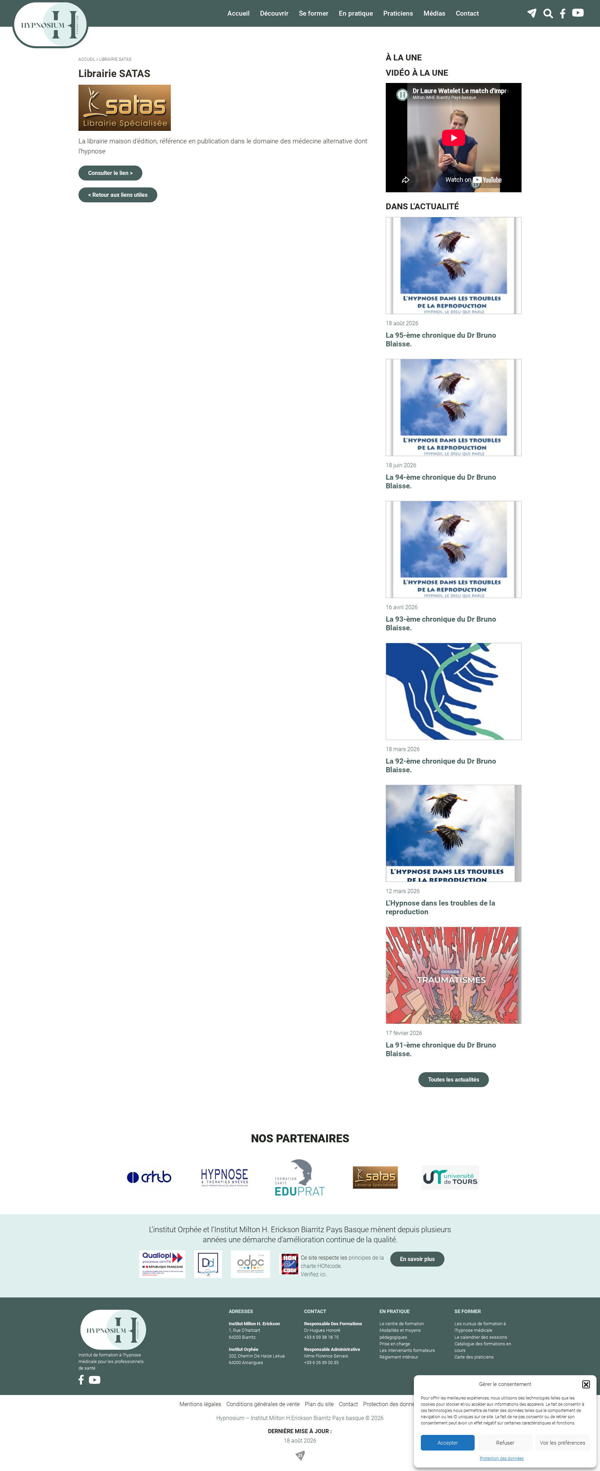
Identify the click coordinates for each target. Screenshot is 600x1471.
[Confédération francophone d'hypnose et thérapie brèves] (149, 1178)
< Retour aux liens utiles (118, 195)
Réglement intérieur (399, 1357)
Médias (434, 13)
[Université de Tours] (450, 1178)
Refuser (505, 1443)
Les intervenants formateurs (407, 1350)
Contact (467, 13)
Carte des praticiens (474, 1357)
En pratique (356, 13)
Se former (313, 13)
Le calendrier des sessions (481, 1337)
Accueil (238, 13)
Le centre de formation (402, 1323)
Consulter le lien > (110, 173)
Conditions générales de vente (263, 1404)
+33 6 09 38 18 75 (321, 1337)
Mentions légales (200, 1404)
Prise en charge (395, 1343)
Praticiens (398, 13)
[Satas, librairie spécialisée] (375, 1178)
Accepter (448, 1443)
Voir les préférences (562, 1443)
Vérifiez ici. (314, 1274)
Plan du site (319, 1404)
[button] (586, 1384)
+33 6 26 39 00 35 (321, 1362)
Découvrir (274, 13)
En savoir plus (417, 1259)
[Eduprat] (300, 1178)
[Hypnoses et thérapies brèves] (224, 1178)
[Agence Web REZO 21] (300, 1455)
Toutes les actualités (453, 1079)
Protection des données (502, 1458)
